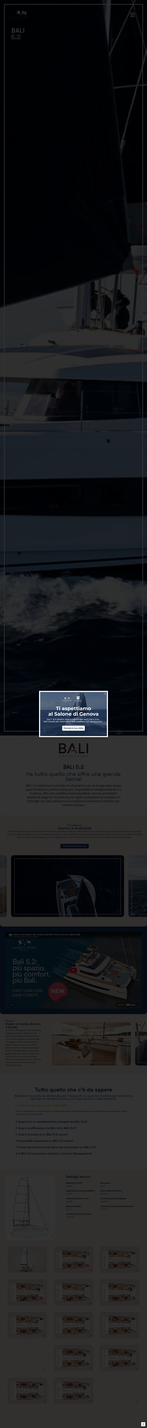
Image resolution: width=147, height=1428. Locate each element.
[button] (105, 694)
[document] (73, 714)
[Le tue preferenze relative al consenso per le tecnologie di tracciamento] (143, 1424)
